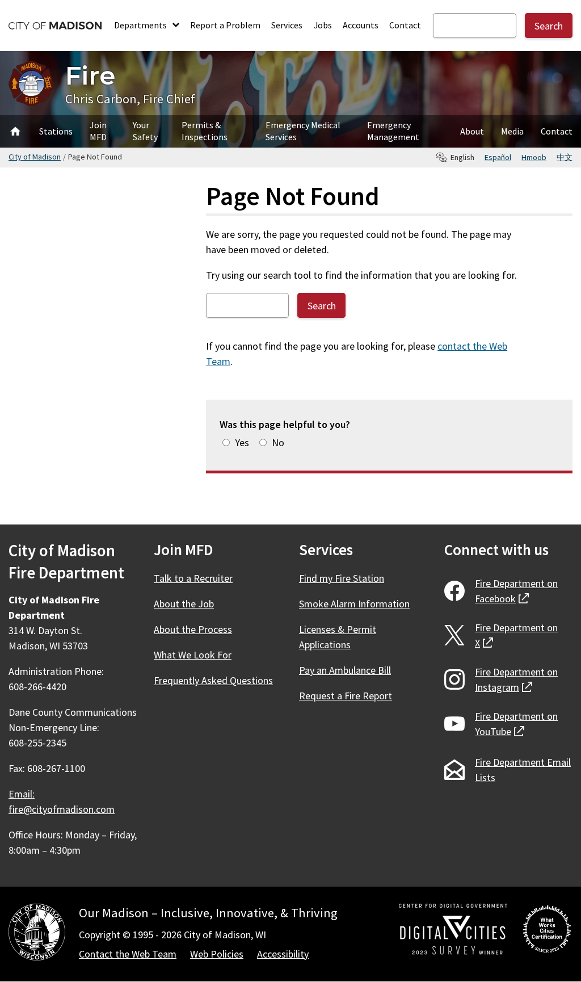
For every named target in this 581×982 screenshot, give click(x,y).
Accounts (360, 25)
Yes (242, 442)
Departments (141, 25)
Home (15, 131)
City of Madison (35, 157)
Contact (405, 25)
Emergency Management (393, 130)
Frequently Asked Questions (213, 680)
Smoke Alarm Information (354, 603)
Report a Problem (225, 25)
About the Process (193, 629)
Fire (90, 75)
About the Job (184, 603)
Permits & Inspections (205, 130)
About (472, 131)
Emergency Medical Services (303, 130)
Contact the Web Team (127, 953)
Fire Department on (516, 591)
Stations (56, 131)
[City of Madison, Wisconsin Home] (37, 934)
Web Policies (216, 953)
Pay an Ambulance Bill (345, 670)
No (278, 442)
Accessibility (283, 953)
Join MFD (98, 130)
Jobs (323, 25)
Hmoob (533, 157)
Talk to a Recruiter (193, 578)
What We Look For (192, 654)
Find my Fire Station (341, 578)
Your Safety (145, 130)
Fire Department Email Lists (523, 770)
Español (498, 157)
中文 (564, 157)
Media (512, 131)
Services (286, 25)
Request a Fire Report (345, 695)
